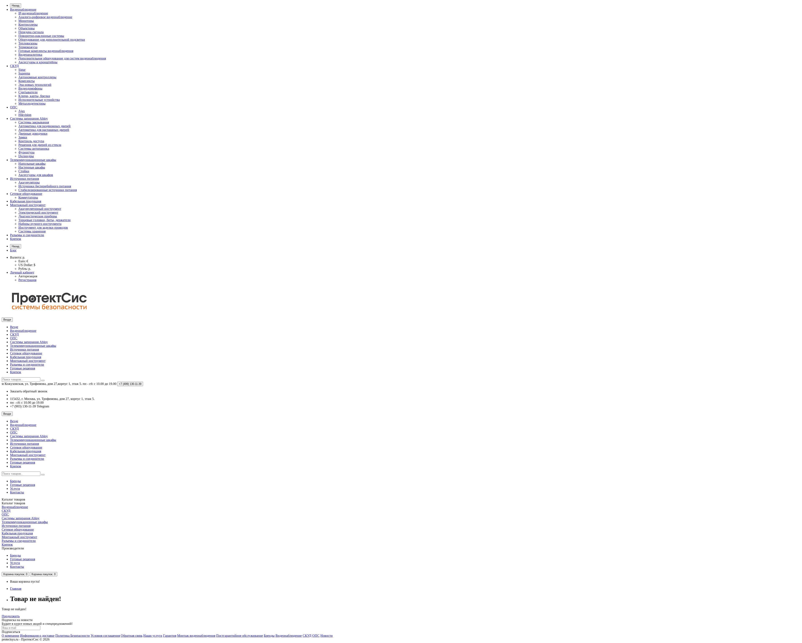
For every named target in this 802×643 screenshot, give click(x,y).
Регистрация (27, 280)
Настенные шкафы (31, 167)
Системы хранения (32, 231)
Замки (22, 137)
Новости (326, 635)
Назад (15, 5)
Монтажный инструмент (28, 205)
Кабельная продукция (25, 201)
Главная (15, 588)
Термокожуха (27, 47)
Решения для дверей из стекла (39, 145)
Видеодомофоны (30, 88)
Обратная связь (131, 635)
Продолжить (11, 616)
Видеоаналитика (30, 54)
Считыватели (28, 92)
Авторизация (27, 276)
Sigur (21, 69)
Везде (14, 327)
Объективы (26, 28)
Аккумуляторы (29, 182)
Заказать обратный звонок (28, 391)
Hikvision (24, 115)
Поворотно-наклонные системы (41, 36)
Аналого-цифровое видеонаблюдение (45, 17)
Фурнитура (26, 152)
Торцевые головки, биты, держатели (44, 220)
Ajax (21, 111)
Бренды (15, 481)
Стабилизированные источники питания (47, 190)
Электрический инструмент (38, 212)
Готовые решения (22, 368)
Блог (13, 250)
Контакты (17, 492)
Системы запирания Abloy (29, 118)
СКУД (14, 66)
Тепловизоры (27, 43)
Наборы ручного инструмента (39, 224)
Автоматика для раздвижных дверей (44, 126)
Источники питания (24, 178)
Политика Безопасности (72, 635)
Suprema (24, 73)
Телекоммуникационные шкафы (33, 160)
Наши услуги (152, 635)
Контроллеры (28, 24)
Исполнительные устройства (39, 99)
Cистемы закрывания (33, 122)
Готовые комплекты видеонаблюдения (45, 51)
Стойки (23, 171)
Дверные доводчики (32, 133)
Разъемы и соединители (27, 235)
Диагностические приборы (37, 216)
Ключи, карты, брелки (34, 96)
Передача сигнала (31, 32)
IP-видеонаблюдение (33, 13)
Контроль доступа (31, 141)
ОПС (13, 107)
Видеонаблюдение (23, 9)
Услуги (15, 488)
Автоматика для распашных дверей (43, 130)
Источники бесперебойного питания (44, 186)
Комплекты (26, 81)
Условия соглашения (105, 635)
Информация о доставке (37, 635)
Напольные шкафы (32, 163)
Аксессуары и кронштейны (37, 62)
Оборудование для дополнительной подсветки (51, 39)
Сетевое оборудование (26, 193)
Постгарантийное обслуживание (239, 635)
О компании (10, 635)
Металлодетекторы (32, 103)
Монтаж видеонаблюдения (196, 635)
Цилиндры (26, 156)
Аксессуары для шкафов (35, 175)
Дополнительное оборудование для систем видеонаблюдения (62, 58)
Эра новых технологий (34, 84)
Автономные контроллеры (37, 77)
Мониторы (26, 21)
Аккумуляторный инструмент (39, 209)
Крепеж (15, 239)
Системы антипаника (33, 148)
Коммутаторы (28, 197)
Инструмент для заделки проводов (43, 227)
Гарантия (169, 635)
